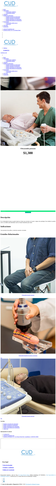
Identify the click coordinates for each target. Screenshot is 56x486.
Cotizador (5, 14)
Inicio (4, 9)
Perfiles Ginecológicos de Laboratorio (11, 427)
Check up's (8, 24)
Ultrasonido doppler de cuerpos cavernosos (28, 355)
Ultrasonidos (6, 10)
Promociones (6, 21)
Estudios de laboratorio (8, 15)
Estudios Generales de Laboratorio (10, 424)
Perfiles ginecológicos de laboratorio (14, 20)
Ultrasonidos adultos (10, 13)
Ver (1, 297)
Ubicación (5, 25)
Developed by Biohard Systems (32, 484)
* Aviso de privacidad (7, 465)
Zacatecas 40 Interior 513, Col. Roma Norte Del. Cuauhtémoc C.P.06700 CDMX (20, 436)
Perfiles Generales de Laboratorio (10, 425)
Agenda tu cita (4, 52)
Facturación (5, 26)
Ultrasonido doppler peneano (28, 295)
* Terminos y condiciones (8, 467)
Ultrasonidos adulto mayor (11, 23)
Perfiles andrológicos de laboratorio (13, 19)
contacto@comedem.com (8, 29)
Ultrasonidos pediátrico (11, 11)
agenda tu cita (28, 212)
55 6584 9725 (6, 434)
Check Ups (5, 428)
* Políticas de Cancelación (8, 469)
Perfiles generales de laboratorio (13, 18)
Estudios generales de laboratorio (13, 16)
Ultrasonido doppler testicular (28, 416)
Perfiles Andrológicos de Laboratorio (11, 426)
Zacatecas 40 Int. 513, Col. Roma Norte (11, 30)
